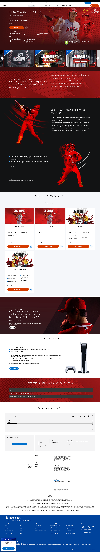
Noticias (37, 2)
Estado (51, 528)
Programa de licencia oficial (70, 533)
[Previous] (2, 58)
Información (31, 5)
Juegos (17, 2)
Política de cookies (81, 549)
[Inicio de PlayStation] (2, 3)
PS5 (11, 2)
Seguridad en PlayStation (54, 527)
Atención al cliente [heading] (54, 523)
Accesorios (30, 2)
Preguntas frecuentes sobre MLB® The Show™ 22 (60, 5)
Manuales (52, 534)
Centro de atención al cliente (55, 525)
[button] (50, 58)
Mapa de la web (74, 549)
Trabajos (6, 527)
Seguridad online (38, 528)
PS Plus (23, 2)
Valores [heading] (37, 523)
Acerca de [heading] (7, 523)
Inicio (6, 520)
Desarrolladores (68, 531)
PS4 (20, 527)
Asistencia (45, 2)
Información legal (49, 549)
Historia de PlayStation (8, 533)
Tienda (6, 2)
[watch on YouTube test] (61, 65)
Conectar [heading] (83, 523)
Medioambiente (38, 525)
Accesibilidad (37, 527)
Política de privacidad (56, 549)
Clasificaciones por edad (70, 528)
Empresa (6, 531)
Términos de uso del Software (90, 549)
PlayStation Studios (8, 528)
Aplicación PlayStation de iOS (86, 529)
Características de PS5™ (42, 5)
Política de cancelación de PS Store (72, 527)
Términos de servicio (69, 525)
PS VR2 (21, 528)
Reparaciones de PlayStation (55, 530)
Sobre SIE (6, 525)
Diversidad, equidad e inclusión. (40, 530)
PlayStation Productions (9, 530)
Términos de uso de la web (65, 549)
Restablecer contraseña (54, 531)
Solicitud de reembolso (54, 533)
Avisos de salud (57, 480)
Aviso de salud (68, 530)
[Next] (97, 58)
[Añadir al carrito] (16, 27)
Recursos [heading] (68, 523)
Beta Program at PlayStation (86, 532)
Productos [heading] (22, 523)
